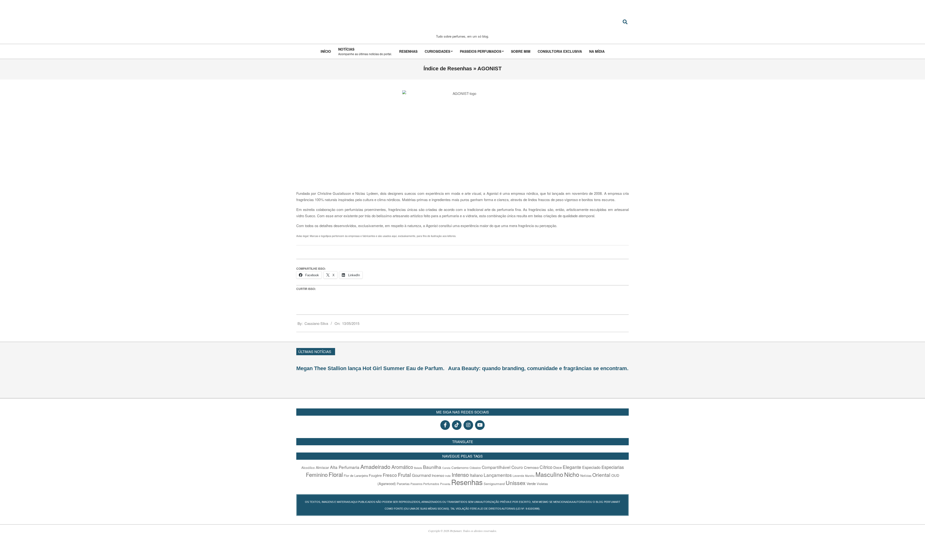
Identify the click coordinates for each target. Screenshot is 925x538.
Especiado (591, 467)
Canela (446, 468)
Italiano (476, 475)
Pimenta (445, 484)
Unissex (516, 483)
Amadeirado (375, 466)
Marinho (530, 476)
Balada (418, 468)
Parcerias (403, 483)
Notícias (585, 475)
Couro (517, 467)
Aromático (402, 466)
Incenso (438, 475)
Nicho (571, 474)
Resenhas (467, 482)
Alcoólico (308, 467)
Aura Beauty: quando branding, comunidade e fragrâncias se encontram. (538, 368)
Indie (448, 476)
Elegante (572, 467)
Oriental (601, 474)
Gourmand (421, 475)
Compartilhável (496, 467)
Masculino (549, 474)
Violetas (542, 483)
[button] (626, 351)
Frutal (404, 474)
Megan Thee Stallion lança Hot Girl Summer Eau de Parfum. (370, 368)
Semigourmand (494, 483)
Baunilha (432, 467)
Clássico (475, 468)
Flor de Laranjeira (356, 475)
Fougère (375, 475)
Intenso (460, 474)
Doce (557, 467)
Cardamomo (460, 467)
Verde (531, 483)
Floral (336, 474)
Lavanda (518, 475)
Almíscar (322, 467)
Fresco (390, 475)
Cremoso (531, 467)
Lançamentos (498, 475)
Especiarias (612, 467)
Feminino (317, 474)
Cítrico (546, 467)
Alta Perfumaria (344, 467)
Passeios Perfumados (424, 484)
